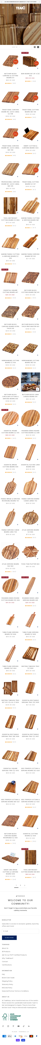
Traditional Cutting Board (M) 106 (30, 111)
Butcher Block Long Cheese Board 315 (30, 395)
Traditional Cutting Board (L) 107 (30, 183)
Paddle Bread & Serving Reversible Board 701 (10, 500)
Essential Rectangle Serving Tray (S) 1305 (30, 701)
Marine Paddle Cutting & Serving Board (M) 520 (30, 220)
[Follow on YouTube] (19, 1026)
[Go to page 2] (25, 885)
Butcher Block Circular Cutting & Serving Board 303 (10, 397)
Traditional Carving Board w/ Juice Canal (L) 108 (10, 112)
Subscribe (9, 938)
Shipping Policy (7, 981)
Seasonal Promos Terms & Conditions (15, 991)
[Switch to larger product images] (35, 47)
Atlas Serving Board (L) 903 (30, 531)
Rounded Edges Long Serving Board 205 (30, 599)
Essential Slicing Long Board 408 (30, 466)
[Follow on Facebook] (3, 1026)
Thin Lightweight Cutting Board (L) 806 (10, 219)
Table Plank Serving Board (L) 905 (30, 633)
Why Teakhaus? (7, 958)
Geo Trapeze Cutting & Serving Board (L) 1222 (30, 800)
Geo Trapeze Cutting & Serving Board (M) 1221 (10, 800)
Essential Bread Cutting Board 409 (10, 466)
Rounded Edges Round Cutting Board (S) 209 (10, 599)
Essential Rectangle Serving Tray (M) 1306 (10, 735)
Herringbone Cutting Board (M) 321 (30, 361)
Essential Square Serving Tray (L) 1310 (10, 769)
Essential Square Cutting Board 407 (10, 291)
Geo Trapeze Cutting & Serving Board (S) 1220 (30, 769)
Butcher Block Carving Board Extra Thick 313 (10, 326)
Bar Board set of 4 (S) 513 (30, 75)
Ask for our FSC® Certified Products (14, 955)
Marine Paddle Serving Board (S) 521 (30, 255)
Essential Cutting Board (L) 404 (30, 835)
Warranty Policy (7, 984)
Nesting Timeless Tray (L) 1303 (30, 667)
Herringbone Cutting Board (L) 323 (10, 361)
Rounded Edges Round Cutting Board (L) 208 (30, 432)
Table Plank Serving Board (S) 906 (10, 633)
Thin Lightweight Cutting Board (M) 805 (30, 871)
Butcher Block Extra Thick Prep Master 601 (30, 325)
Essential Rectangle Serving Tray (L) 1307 (30, 735)
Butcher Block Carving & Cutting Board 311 (10, 76)
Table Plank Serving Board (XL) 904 (10, 667)
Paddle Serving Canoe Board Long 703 (10, 531)
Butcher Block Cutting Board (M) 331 (30, 291)
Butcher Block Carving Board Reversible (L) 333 (10, 836)
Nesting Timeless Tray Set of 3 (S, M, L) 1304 (10, 701)
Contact (5, 962)
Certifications (7, 965)
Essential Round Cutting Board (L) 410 (10, 432)
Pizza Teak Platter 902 (30, 564)
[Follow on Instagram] (8, 1026)
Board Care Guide (8, 978)
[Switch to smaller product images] (38, 47)
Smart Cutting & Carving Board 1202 (30, 147)
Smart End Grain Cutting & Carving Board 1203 (10, 872)
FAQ (3, 974)
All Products (6, 952)
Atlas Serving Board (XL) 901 (10, 565)
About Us (5, 948)
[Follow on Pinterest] (13, 1026)
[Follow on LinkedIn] (29, 1026)
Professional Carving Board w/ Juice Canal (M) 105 (10, 184)
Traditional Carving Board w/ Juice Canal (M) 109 (10, 148)
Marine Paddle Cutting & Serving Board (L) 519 (10, 256)
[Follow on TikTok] (24, 1026)
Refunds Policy (7, 988)
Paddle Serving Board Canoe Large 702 (30, 500)
